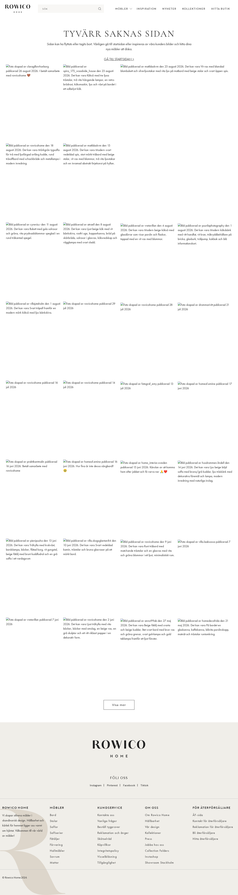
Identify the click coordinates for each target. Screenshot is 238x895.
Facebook (129, 785)
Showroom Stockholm (159, 863)
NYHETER (169, 9)
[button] (33, 102)
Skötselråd (104, 839)
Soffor (54, 827)
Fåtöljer (55, 839)
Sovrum (55, 857)
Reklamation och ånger (113, 833)
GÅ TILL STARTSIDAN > (119, 59)
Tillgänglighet (106, 863)
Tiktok (144, 785)
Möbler (121, 9)
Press (148, 839)
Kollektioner (193, 9)
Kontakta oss (105, 815)
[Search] (100, 8)
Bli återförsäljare (204, 833)
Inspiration (146, 9)
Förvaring (56, 845)
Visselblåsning (107, 857)
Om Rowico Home (157, 815)
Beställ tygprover (108, 827)
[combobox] (67, 8)
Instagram (96, 785)
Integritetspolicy (108, 851)
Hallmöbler (57, 851)
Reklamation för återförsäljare (213, 827)
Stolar (54, 821)
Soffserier (56, 833)
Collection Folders (157, 851)
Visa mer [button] (119, 705)
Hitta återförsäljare (205, 839)
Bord (53, 815)
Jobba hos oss (154, 845)
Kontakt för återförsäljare (210, 821)
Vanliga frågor (107, 821)
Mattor (54, 863)
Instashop (151, 857)
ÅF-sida (198, 815)
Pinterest (112, 785)
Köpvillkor (104, 845)
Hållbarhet (152, 821)
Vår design (152, 827)
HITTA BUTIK (220, 9)
